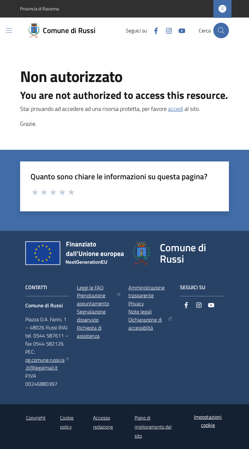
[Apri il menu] (9, 30)
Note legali (140, 311)
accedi (175, 108)
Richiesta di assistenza (89, 332)
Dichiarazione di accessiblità (145, 324)
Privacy (136, 303)
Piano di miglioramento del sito (153, 427)
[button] (221, 30)
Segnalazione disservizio (91, 316)
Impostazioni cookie (208, 421)
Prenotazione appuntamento (93, 299)
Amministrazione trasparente (146, 292)
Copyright (35, 417)
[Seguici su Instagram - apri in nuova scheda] (166, 30)
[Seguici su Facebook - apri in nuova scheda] (153, 30)
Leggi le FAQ (90, 287)
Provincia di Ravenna (39, 8)
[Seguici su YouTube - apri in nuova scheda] (179, 30)
